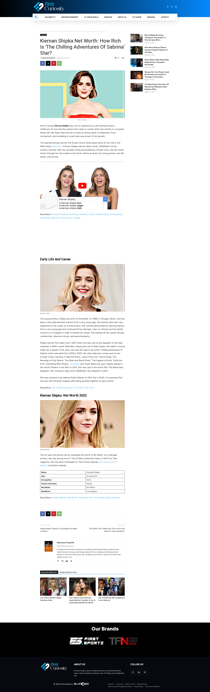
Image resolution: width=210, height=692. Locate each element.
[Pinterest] (53, 63)
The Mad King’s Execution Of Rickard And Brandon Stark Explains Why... (157, 86)
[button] (36, 17)
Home (42, 31)
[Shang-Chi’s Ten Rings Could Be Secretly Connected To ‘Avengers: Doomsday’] (137, 75)
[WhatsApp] (59, 63)
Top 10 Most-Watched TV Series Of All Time (73, 387)
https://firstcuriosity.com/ (65, 546)
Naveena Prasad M (48, 58)
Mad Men (57, 146)
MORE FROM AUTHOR (68, 572)
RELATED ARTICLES (49, 572)
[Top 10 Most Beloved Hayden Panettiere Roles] (53, 586)
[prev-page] (42, 581)
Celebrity (50, 31)
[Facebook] (167, 6)
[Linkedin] (176, 6)
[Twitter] (171, 6)
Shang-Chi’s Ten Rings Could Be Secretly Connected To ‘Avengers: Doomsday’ (157, 74)
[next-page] (46, 581)
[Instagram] (63, 561)
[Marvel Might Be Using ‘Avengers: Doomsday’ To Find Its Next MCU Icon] (137, 38)
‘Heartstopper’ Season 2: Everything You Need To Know (58, 530)
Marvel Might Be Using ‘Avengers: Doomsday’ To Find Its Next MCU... (155, 37)
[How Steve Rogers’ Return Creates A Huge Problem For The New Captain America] (137, 50)
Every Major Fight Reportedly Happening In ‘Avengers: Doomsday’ (157, 62)
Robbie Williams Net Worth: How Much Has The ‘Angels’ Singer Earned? (86, 497)
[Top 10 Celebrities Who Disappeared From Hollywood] (111, 586)
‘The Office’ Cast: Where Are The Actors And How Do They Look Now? (107, 530)
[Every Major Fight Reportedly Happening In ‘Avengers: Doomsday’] (137, 62)
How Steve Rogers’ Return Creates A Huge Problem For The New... (156, 49)
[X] (48, 63)
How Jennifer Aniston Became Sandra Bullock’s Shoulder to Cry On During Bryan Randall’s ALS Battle (82, 600)
